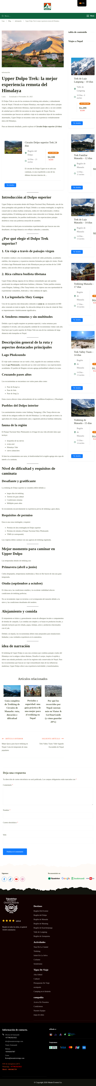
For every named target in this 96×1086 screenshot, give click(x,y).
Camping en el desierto (42, 991)
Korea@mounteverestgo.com (14, 1058)
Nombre (6, 810)
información (6, 72)
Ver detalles (10, 185)
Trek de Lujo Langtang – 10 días (83, 80)
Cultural (37, 979)
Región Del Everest (41, 911)
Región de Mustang (41, 924)
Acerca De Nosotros (41, 1002)
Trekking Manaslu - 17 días (84, 285)
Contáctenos (38, 1006)
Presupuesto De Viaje (42, 983)
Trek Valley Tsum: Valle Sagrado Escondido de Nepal (51, 745)
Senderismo (38, 964)
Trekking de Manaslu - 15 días (83, 422)
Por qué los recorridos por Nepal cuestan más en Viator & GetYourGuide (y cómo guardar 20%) (53, 711)
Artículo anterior (14, 739)
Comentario (8, 785)
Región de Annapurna (42, 936)
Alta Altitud (38, 975)
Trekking (37, 951)
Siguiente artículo (51, 739)
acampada (37, 987)
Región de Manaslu (41, 919)
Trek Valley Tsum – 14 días (83, 354)
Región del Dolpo (40, 915)
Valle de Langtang (40, 932)
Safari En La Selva (41, 955)
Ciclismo (37, 960)
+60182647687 (10, 1052)
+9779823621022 (11, 1038)
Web (4, 835)
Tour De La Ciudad (41, 947)
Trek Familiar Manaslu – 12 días (83, 157)
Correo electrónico (10, 823)
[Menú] (88, 16)
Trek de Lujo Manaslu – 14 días (83, 221)
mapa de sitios (39, 1015)
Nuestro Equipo (39, 1011)
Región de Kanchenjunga (43, 928)
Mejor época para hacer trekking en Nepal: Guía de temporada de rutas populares (15, 747)
